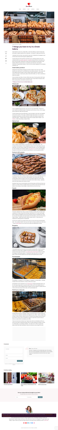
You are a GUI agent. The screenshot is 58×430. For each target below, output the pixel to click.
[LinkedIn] (28, 422)
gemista (21, 60)
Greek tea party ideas (42, 384)
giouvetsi (25, 60)
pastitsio (30, 60)
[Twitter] (30, 422)
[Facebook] (32, 422)
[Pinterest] (23, 422)
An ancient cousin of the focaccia (32, 251)
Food (17, 44)
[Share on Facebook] (6, 58)
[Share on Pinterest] (6, 53)
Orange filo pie (29, 283)
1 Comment (19, 44)
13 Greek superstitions (8, 384)
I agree (55, 414)
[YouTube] (26, 422)
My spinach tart (32, 148)
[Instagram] (34, 422)
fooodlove (29, 5)
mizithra (13, 118)
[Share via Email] (6, 63)
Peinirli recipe (18, 223)
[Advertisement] (29, 334)
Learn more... (46, 420)
